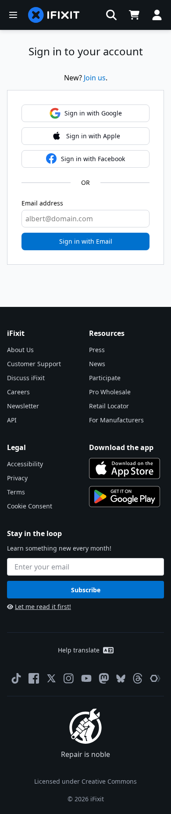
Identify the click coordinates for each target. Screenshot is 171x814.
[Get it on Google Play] (124, 496)
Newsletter (23, 406)
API (12, 420)
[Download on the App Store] (124, 468)
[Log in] (157, 15)
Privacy (17, 478)
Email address (42, 203)
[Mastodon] (104, 678)
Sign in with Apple (93, 136)
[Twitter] (51, 678)
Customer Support (34, 364)
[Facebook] (33, 678)
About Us (20, 350)
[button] (111, 15)
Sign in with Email (85, 241)
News (97, 364)
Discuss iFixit (26, 378)
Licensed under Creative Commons (85, 781)
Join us (95, 78)
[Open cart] (134, 15)
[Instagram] (69, 678)
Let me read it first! (43, 606)
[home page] (54, 15)
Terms (16, 492)
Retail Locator (109, 406)
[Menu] (13, 15)
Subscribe (85, 590)
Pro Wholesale (110, 392)
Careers (18, 392)
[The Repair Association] (155, 678)
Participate (105, 378)
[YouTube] (86, 678)
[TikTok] (16, 678)
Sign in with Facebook (93, 159)
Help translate (79, 650)
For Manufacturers (116, 420)
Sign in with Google (93, 113)
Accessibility (25, 464)
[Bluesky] (120, 678)
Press (97, 350)
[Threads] (137, 678)
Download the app (121, 447)
